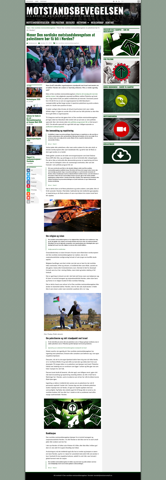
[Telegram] (114, 1)
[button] (34, 170)
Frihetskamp (43, 1)
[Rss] (119, 1)
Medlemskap (97, 22)
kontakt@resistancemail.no (103, 475)
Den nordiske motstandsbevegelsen (67, 43)
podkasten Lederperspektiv (55, 126)
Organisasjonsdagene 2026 (34, 139)
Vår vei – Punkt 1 (52, 144)
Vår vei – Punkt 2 (52, 467)
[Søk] (139, 1)
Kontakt (109, 22)
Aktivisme (82, 22)
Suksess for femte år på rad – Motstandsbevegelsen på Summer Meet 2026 (34, 119)
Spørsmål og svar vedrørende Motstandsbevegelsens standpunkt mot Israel (67, 347)
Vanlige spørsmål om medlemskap (56, 249)
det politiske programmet (79, 122)
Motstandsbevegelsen (37, 22)
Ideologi (70, 22)
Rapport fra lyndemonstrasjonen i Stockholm (34, 159)
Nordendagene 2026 (33, 99)
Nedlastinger (29, 1)
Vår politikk (57, 22)
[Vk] (116, 1)
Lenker (36, 1)
